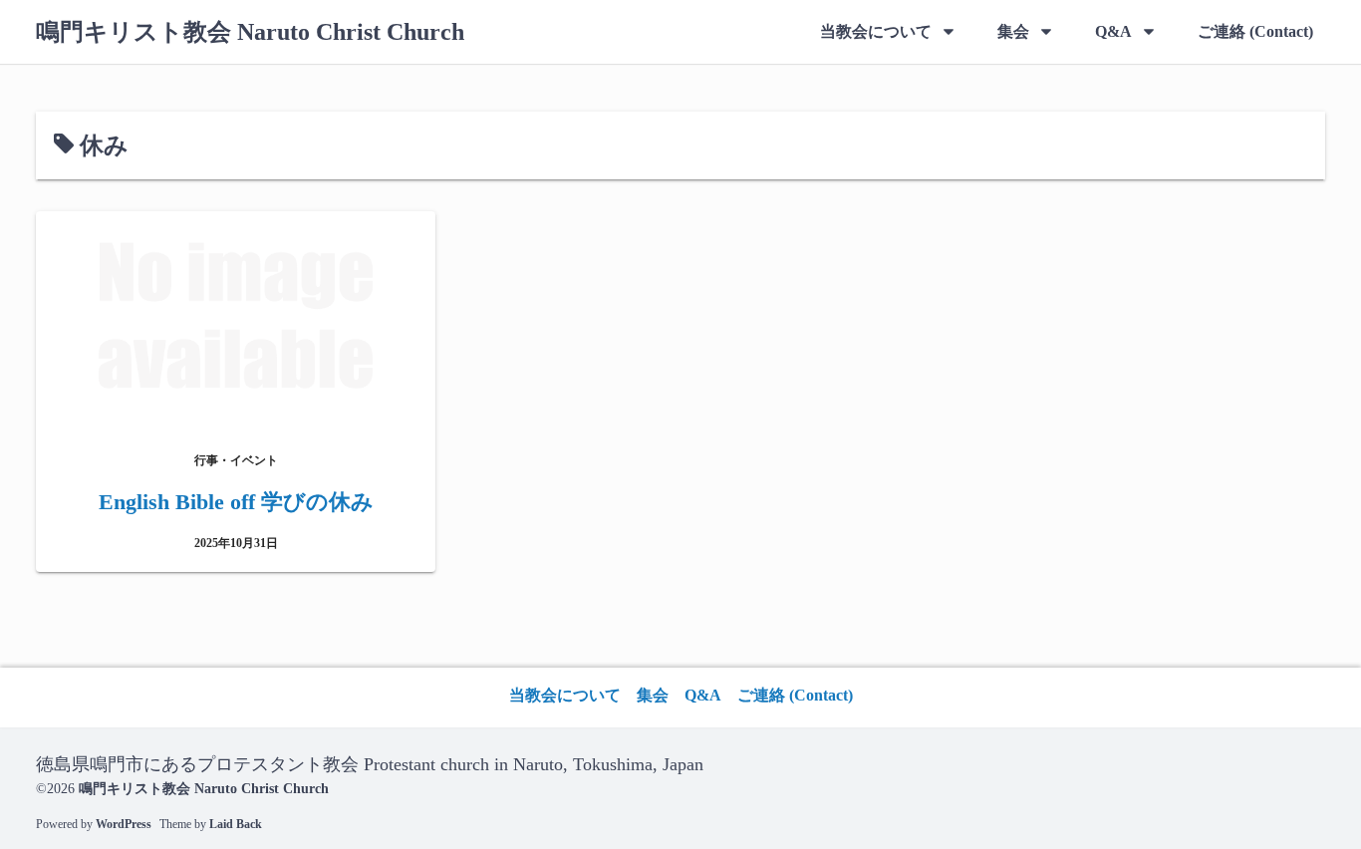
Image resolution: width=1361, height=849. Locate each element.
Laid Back (235, 824)
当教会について (876, 31)
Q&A (1113, 31)
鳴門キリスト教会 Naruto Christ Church (250, 32)
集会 (1013, 31)
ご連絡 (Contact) (1255, 31)
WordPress (123, 824)
